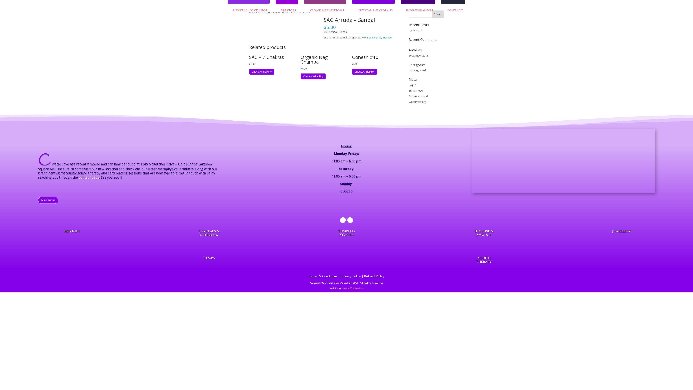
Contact (454, 10)
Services (288, 10)
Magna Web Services (352, 288)
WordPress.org (417, 101)
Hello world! (415, 30)
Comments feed (418, 96)
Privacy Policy (351, 276)
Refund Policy (374, 276)
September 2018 (418, 55)
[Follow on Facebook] (343, 220)
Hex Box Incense (371, 37)
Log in (412, 85)
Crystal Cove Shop (250, 10)
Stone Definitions (326, 10)
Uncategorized (417, 70)
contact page (89, 177)
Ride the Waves (419, 10)
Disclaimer (48, 200)
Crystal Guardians (375, 10)
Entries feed (416, 90)
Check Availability (262, 71)
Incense (387, 37)
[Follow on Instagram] (350, 220)
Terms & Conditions (323, 276)
